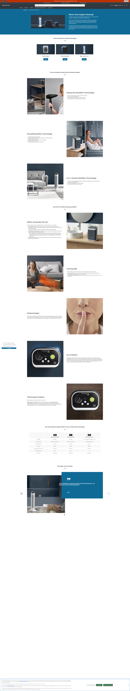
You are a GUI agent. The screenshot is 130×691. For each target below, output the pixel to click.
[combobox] (40, 347)
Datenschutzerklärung (70, 356)
